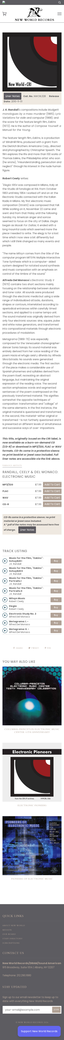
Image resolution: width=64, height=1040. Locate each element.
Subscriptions (11, 943)
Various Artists (12, 465)
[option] (32, 61)
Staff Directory (12, 938)
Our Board (9, 934)
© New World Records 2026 (32, 1022)
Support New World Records (39, 1031)
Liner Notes (12, 96)
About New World (13, 925)
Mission (7, 930)
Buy (56, 560)
